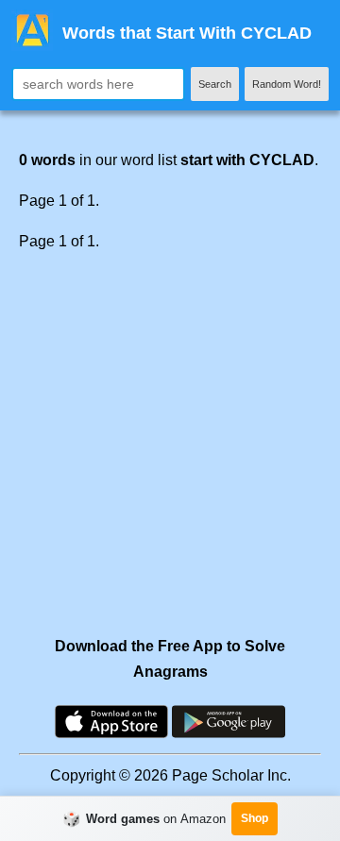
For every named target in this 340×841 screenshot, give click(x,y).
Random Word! (286, 84)
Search (214, 84)
